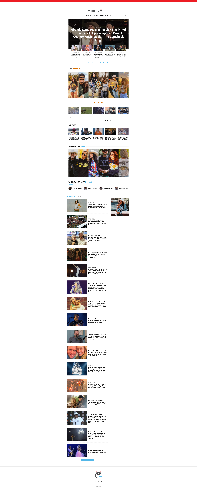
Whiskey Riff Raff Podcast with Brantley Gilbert (81, 188)
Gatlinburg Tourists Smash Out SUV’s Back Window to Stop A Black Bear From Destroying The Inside (122, 118)
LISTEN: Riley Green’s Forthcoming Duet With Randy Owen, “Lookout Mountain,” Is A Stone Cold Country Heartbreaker (97, 239)
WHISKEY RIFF (74, 146)
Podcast (88, 182)
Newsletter (108, 483)
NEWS (78, 52)
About (87, 483)
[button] (120, 207)
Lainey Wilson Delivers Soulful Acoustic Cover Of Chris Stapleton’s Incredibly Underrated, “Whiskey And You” (75, 56)
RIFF (70, 68)
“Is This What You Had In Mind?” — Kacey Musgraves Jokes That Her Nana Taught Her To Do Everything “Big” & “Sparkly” (96, 435)
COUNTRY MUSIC (88, 15)
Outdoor (76, 68)
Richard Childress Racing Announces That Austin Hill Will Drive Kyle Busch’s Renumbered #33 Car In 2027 (86, 139)
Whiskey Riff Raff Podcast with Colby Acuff (127, 188)
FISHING (106, 115)
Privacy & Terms (93, 483)
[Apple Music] (128, 1)
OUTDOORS (95, 15)
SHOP (110, 15)
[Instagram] (122, 1)
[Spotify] (126, 1)
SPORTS (111, 52)
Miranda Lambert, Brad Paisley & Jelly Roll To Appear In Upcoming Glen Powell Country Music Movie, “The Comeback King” (98, 35)
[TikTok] (124, 1)
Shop (83, 146)
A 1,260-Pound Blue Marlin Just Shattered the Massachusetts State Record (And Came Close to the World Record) (110, 119)
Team (104, 483)
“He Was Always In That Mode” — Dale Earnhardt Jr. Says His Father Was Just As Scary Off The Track (97, 337)
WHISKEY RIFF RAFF (76, 182)
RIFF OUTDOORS (71, 115)
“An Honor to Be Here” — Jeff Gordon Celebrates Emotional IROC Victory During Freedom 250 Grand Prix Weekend (73, 139)
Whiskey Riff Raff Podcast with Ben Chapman (96, 188)
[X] (120, 1)
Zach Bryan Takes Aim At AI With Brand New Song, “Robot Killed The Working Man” (97, 320)
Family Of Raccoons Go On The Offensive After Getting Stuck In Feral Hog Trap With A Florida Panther (73, 118)
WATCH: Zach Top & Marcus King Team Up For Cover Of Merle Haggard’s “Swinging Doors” (121, 55)
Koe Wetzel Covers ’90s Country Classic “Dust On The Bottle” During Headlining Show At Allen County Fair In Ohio (87, 56)
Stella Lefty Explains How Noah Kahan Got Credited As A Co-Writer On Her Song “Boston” (97, 206)
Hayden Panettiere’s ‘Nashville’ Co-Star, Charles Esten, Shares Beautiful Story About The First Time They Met (97, 353)
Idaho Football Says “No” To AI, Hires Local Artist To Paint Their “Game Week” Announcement (110, 55)
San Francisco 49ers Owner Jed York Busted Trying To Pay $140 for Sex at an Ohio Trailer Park (98, 139)
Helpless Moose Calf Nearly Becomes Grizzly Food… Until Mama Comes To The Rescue (86, 118)
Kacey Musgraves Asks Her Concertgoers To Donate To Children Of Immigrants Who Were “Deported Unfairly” (96, 369)
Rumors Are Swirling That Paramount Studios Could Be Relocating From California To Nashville (110, 139)
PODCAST (106, 15)
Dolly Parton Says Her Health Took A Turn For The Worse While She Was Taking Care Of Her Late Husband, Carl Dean (97, 304)
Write (98, 483)
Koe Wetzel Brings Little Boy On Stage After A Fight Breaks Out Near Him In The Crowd (97, 386)
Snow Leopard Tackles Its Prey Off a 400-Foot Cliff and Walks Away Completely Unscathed (98, 118)
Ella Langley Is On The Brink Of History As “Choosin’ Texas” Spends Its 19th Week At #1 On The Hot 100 (97, 255)
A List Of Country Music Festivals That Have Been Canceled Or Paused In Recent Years (97, 222)
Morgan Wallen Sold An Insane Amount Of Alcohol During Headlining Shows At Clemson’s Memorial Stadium (97, 271)
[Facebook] (118, 1)
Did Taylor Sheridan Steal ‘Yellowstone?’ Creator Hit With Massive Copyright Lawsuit (97, 402)
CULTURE (101, 15)
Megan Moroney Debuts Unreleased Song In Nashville (97, 451)
